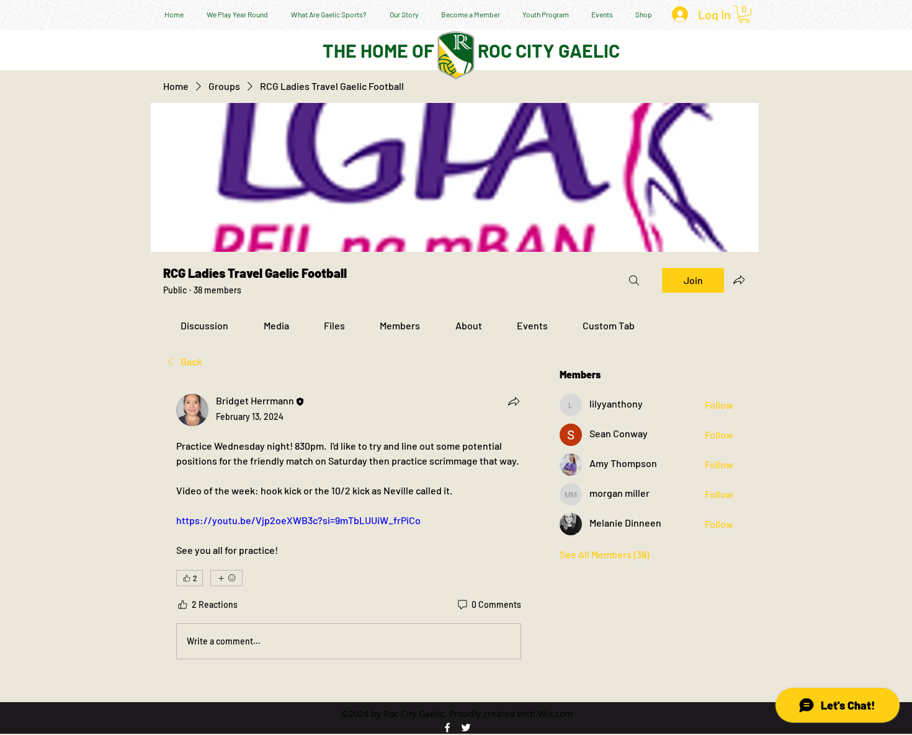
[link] (204, 325)
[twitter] (466, 727)
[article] (348, 529)
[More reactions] (226, 578)
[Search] (634, 280)
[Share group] (738, 279)
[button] (744, 14)
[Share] (513, 401)
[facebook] (447, 727)
